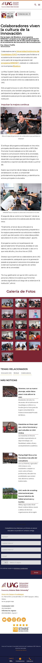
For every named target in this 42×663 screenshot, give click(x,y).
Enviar (36, 572)
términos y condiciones (21, 568)
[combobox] (4, 562)
